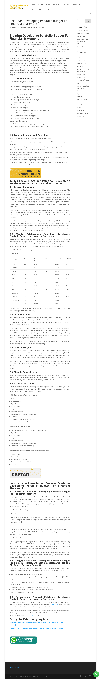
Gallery (75, 4)
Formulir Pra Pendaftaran (53, 9)
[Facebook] (81, 676)
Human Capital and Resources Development (83, 88)
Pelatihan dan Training (60, 4)
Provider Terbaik (44, 4)
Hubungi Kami (36, 9)
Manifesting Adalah (83, 33)
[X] (85, 676)
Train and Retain (82, 30)
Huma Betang (81, 36)
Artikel (79, 58)
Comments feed (82, 113)
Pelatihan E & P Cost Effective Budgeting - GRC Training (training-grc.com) (36, 628)
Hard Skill (80, 83)
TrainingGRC (15, 27)
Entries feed (81, 110)
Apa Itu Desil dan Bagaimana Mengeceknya (82, 41)
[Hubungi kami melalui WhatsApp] (96, 674)
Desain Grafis (81, 47)
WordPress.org (82, 116)
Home (33, 4)
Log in (79, 107)
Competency (81, 66)
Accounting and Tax (37, 27)
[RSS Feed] (90, 676)
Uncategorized (82, 99)
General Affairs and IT (84, 80)
